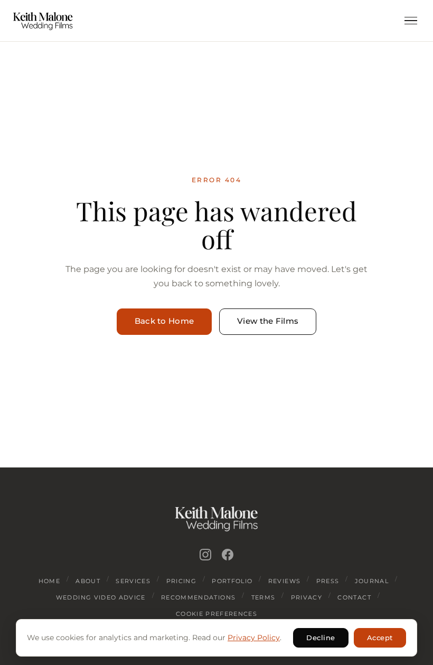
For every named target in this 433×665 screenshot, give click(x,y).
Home (49, 581)
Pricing (181, 581)
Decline (320, 638)
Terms (263, 597)
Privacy (306, 597)
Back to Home (164, 321)
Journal (372, 581)
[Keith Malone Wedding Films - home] (43, 20)
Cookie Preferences (216, 613)
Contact (354, 597)
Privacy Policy (254, 637)
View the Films (267, 321)
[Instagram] (205, 554)
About (88, 581)
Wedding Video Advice (101, 597)
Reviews (284, 581)
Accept (380, 638)
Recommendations (198, 597)
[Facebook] (227, 554)
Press (328, 581)
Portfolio (232, 581)
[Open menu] (410, 21)
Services (133, 581)
